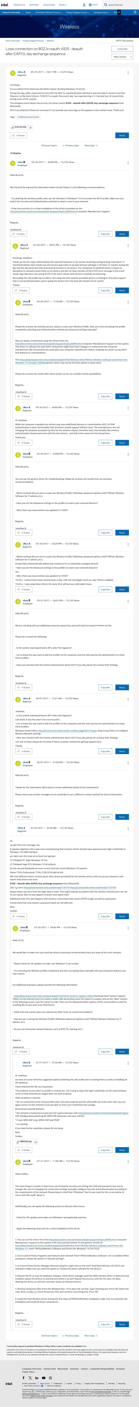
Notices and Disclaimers (31, 1393)
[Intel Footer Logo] (9, 1383)
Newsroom (63, 1368)
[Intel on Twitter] (30, 1378)
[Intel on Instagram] (50, 1378)
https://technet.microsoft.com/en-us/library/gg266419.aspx (67, 730)
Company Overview (31, 1368)
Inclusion (120, 1368)
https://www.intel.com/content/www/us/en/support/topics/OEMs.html (82, 1239)
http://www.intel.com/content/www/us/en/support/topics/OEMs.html (43, 211)
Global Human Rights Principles (41, 1395)
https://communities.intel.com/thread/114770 (46, 887)
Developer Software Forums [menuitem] (48, 12)
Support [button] (34, 4)
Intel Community (13, 40)
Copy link (105, 233)
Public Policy (28, 1371)
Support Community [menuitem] (11, 12)
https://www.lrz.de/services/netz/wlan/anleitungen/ (103, 1112)
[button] (128, 72)
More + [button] (63, 4)
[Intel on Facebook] (23, 1378)
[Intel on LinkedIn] (37, 1378)
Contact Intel (49, 1368)
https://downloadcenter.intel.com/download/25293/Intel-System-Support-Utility (53, 995)
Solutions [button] (49, 4)
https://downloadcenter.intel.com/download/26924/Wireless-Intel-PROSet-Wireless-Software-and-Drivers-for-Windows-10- (69, 1247)
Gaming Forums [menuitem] (100, 12)
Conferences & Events (28, 116)
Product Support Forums (33, 40)
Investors (74, 1368)
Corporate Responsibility (102, 1368)
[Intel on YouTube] (43, 1378)
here (84, 1346)
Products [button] (19, 4)
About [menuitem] (28, 12)
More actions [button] (120, 56)
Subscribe (122, 48)
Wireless (50, 40)
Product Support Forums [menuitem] (76, 12)
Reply (122, 135)
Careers (84, 1368)
